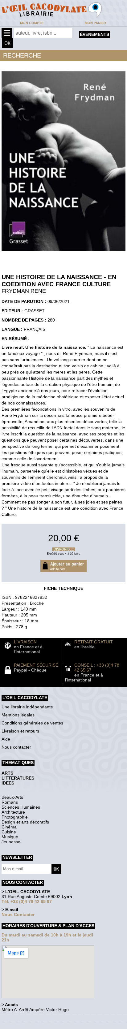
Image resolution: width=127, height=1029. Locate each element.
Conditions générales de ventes (32, 722)
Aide (6, 739)
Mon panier (95, 23)
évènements (94, 34)
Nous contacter (16, 747)
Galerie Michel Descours (29, 1025)
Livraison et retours (20, 731)
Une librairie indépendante (27, 706)
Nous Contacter (18, 914)
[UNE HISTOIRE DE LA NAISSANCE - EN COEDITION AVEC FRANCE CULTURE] (63, 252)
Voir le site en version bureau (34, 1018)
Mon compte (31, 23)
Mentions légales (18, 714)
